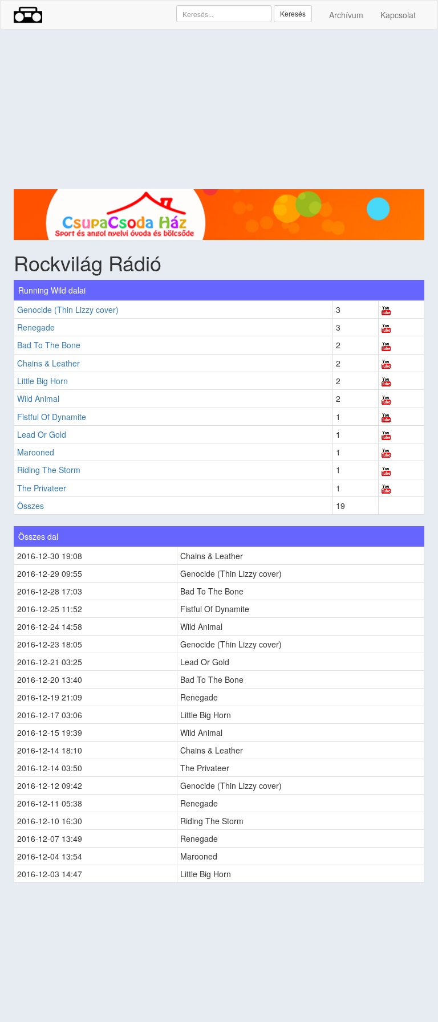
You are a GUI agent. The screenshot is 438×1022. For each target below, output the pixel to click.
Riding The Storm (48, 469)
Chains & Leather (48, 363)
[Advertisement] (219, 109)
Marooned (35, 452)
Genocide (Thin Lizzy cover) (68, 309)
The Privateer (41, 488)
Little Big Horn (42, 380)
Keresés (293, 13)
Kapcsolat (398, 15)
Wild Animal (38, 398)
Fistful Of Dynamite (51, 416)
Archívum (346, 15)
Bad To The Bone (48, 345)
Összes (30, 505)
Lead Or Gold (41, 434)
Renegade (36, 327)
